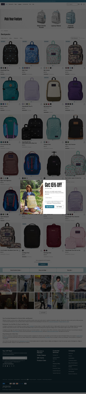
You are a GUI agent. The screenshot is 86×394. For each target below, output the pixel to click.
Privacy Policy (49, 203)
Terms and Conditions (57, 203)
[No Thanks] (63, 183)
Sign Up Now (49, 206)
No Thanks (59, 206)
